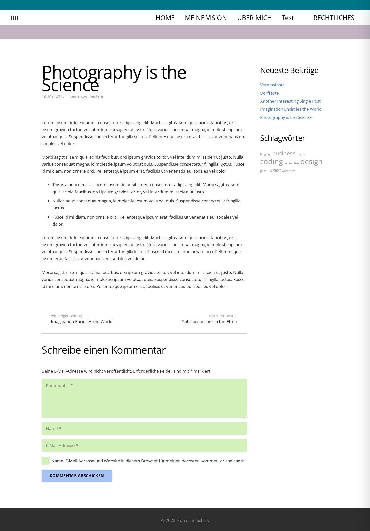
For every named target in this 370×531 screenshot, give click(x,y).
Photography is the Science (286, 117)
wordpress (288, 170)
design (311, 161)
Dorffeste (269, 93)
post (263, 170)
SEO (269, 170)
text (277, 170)
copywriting (291, 163)
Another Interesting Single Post (290, 101)
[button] (300, 17)
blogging (265, 154)
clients (301, 154)
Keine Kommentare (86, 96)
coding (271, 161)
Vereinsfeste (272, 85)
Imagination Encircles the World (291, 109)
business (283, 153)
